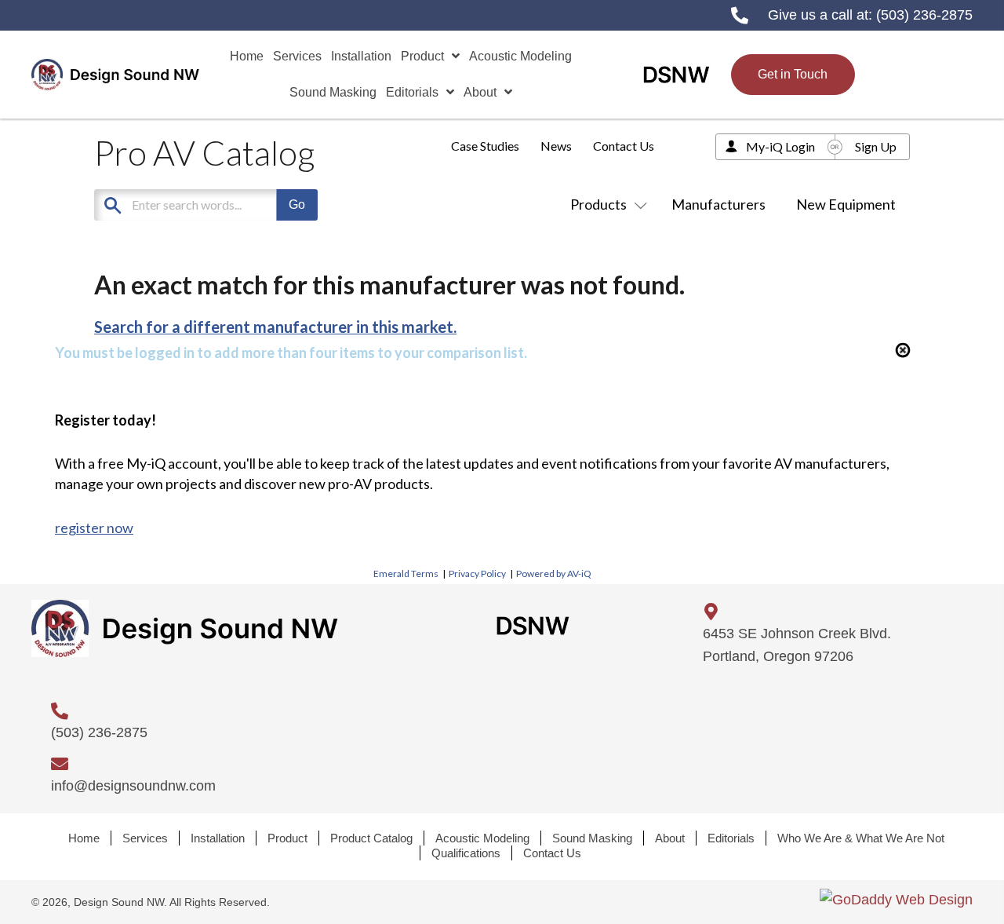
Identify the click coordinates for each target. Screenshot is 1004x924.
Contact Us (623, 145)
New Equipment (846, 204)
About (670, 838)
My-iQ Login (780, 146)
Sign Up (876, 146)
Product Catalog (371, 838)
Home (84, 838)
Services (145, 838)
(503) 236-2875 (924, 15)
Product (287, 838)
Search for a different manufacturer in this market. (275, 326)
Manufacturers (718, 204)
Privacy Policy (477, 573)
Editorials (731, 838)
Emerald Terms (405, 573)
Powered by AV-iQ (553, 573)
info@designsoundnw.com (133, 786)
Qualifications (465, 853)
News (556, 145)
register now (94, 527)
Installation (218, 838)
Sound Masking (592, 838)
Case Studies (485, 145)
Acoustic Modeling (482, 838)
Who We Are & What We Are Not (860, 838)
